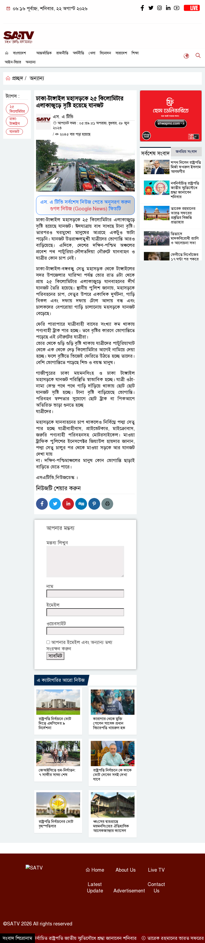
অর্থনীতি (78, 53)
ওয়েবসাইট (56, 624)
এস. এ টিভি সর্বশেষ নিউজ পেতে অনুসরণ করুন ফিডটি (85, 205)
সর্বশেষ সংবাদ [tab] (155, 153)
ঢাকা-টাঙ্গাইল (15, 121)
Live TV (156, 870)
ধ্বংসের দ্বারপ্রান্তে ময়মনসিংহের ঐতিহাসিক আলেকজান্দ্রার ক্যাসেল (111, 826)
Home (97, 870)
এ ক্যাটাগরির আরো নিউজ (61, 680)
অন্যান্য (31, 62)
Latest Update (95, 887)
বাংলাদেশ (19, 53)
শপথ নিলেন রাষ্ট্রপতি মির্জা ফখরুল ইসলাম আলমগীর (186, 167)
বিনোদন (105, 53)
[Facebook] (42, 504)
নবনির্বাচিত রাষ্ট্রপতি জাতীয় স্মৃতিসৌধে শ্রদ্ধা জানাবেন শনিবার (185, 190)
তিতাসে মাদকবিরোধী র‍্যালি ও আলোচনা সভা (185, 238)
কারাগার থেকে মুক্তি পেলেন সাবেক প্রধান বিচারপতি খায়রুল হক (109, 723)
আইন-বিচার (13, 62)
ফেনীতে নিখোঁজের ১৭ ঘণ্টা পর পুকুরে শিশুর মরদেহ (185, 259)
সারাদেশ (121, 53)
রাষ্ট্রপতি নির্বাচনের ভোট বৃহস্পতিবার (56, 823)
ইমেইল (53, 605)
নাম (49, 586)
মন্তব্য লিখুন (57, 543)
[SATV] (18, 35)
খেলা (92, 53)
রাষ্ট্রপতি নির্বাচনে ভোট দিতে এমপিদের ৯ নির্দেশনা (55, 723)
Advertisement (129, 891)
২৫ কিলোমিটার (17, 109)
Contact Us (156, 887)
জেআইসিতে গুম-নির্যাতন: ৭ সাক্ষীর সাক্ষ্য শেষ (57, 772)
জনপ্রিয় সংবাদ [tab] (186, 151)
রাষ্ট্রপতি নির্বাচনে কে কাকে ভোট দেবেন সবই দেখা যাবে (112, 775)
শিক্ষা (135, 53)
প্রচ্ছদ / (18, 78)
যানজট (14, 131)
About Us (126, 870)
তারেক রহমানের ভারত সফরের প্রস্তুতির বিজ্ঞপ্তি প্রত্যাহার (183, 215)
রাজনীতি (62, 53)
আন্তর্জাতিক (44, 53)
